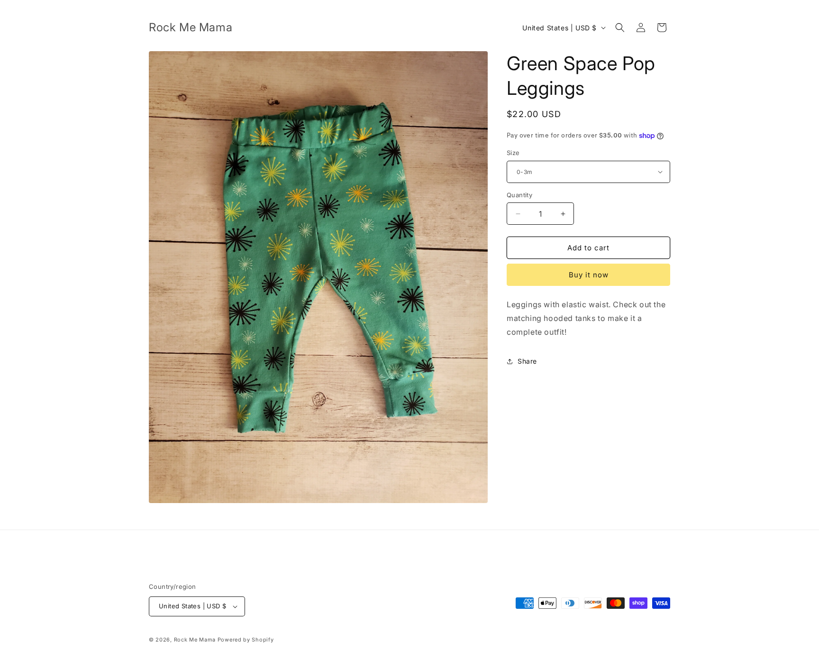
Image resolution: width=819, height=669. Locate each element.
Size (513, 152)
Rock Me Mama (195, 639)
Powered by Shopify (246, 639)
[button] (620, 27)
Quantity (519, 195)
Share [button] (527, 361)
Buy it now (589, 274)
